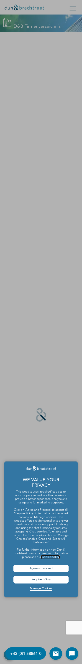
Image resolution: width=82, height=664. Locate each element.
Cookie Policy (50, 557)
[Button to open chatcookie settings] (72, 653)
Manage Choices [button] (41, 588)
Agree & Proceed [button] (41, 568)
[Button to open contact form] (55, 653)
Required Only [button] (41, 579)
